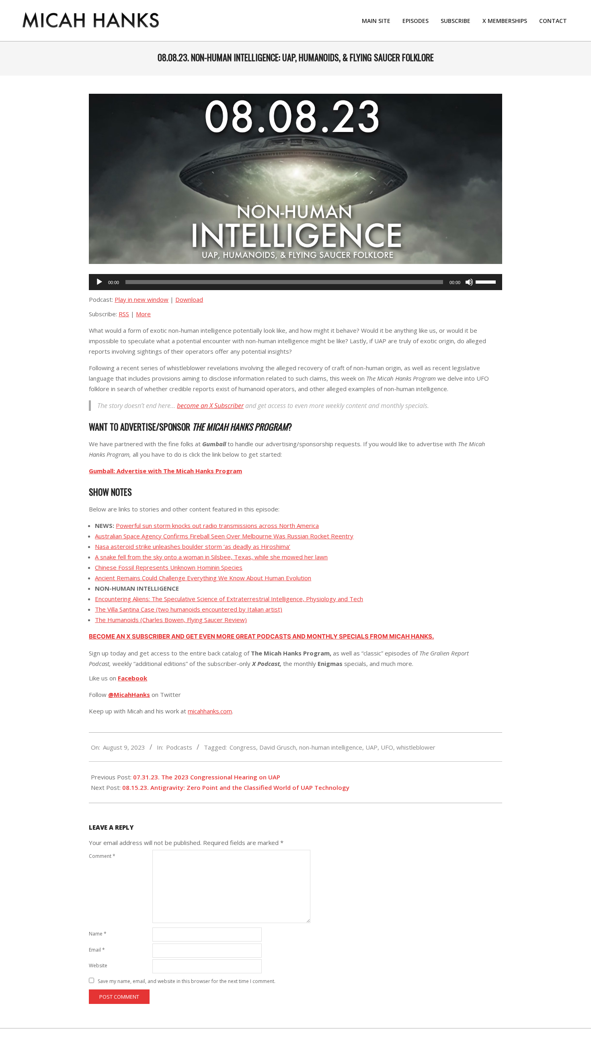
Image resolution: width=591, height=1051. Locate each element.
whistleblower (415, 747)
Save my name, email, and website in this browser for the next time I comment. (186, 981)
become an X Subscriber (210, 405)
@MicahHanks (129, 694)
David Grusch (277, 747)
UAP (371, 747)
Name (98, 933)
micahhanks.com (210, 711)
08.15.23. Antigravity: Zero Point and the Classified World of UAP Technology (235, 787)
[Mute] (469, 282)
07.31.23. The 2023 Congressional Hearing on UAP (206, 777)
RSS (124, 314)
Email (97, 949)
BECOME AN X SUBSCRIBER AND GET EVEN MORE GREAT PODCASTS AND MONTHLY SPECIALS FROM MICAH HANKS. (261, 636)
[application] (295, 282)
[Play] (99, 282)
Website (98, 965)
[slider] (487, 281)
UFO (387, 747)
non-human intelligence (330, 747)
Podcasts (179, 747)
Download (189, 299)
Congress (243, 747)
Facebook (132, 678)
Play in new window (141, 299)
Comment (102, 856)
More (143, 314)
